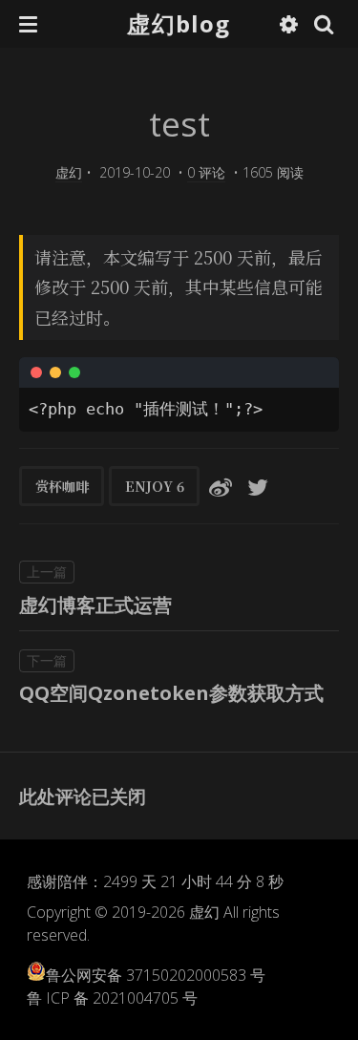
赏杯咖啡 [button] (62, 486)
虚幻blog (178, 23)
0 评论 (206, 172)
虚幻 (68, 172)
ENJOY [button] (154, 486)
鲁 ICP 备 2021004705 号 (112, 997)
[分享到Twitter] (258, 486)
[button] (28, 24)
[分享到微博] (220, 486)
